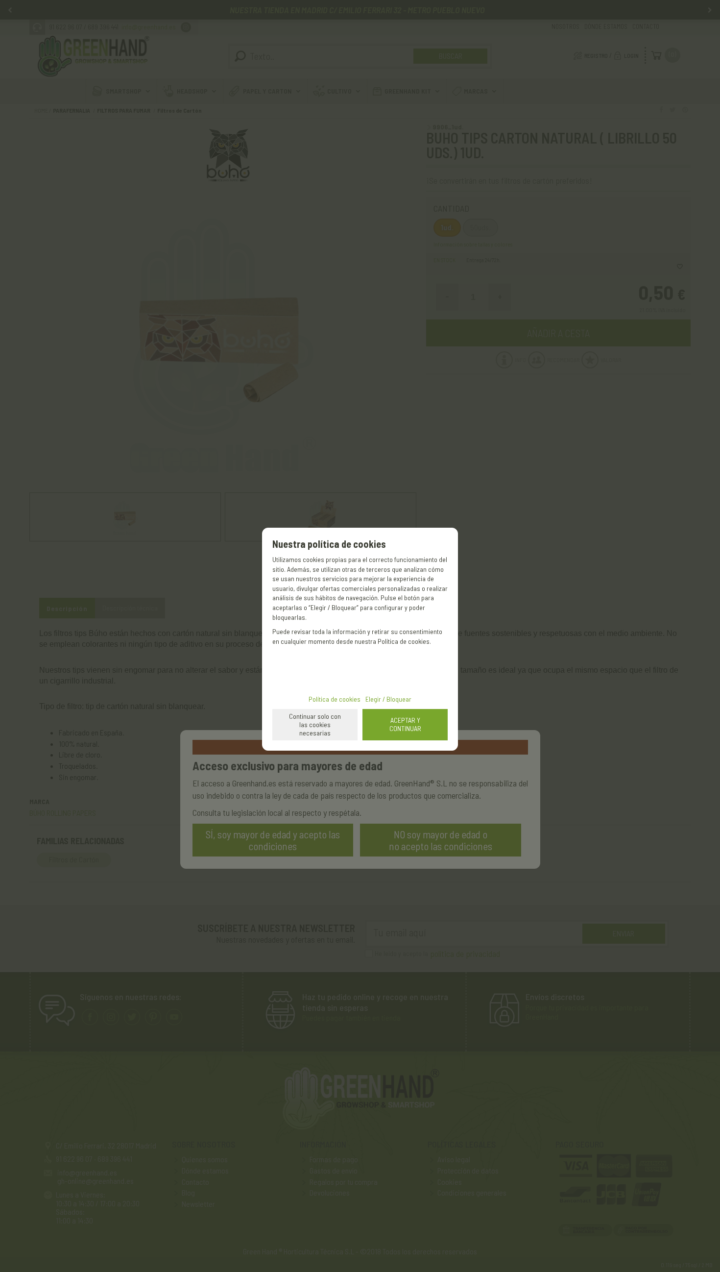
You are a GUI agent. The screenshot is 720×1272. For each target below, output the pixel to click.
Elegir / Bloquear (388, 699)
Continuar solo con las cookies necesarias (315, 724)
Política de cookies (334, 699)
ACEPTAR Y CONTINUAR (405, 724)
